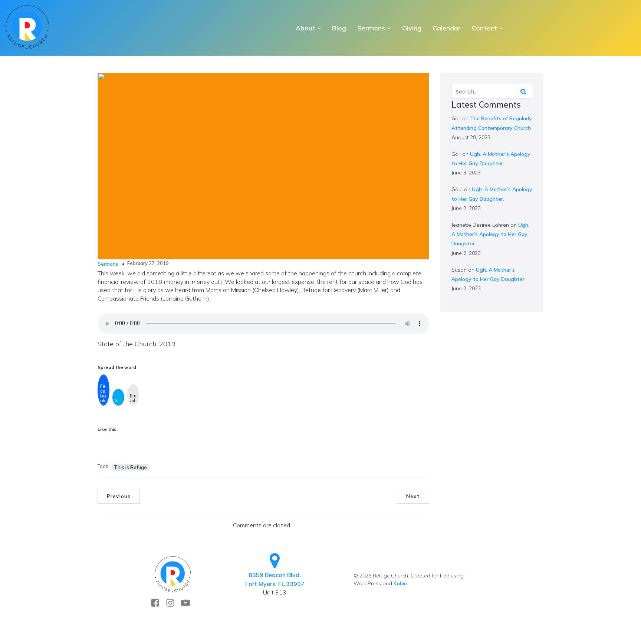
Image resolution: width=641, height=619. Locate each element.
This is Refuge (130, 467)
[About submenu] (319, 28)
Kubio (400, 583)
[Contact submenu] (501, 28)
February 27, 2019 (148, 263)
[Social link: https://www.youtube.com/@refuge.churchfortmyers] (188, 603)
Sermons (108, 264)
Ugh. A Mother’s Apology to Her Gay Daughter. (490, 234)
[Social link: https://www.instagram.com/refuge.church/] (173, 603)
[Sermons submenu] (389, 28)
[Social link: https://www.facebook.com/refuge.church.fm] (157, 603)
